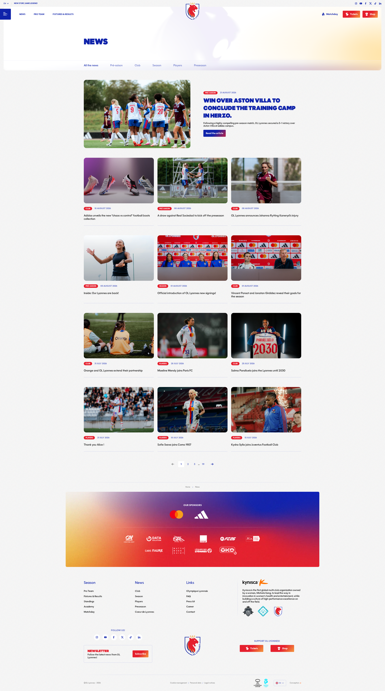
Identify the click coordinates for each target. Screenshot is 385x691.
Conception (294, 683)
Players (177, 65)
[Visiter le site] (257, 683)
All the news (91, 65)
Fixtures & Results (63, 14)
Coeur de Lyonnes (144, 611)
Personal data (195, 683)
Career (190, 606)
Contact (190, 611)
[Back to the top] (192, 645)
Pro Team (39, 14)
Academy (89, 606)
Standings (89, 601)
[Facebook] (114, 637)
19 (203, 464)
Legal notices (209, 683)
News (22, 14)
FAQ (188, 596)
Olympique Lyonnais (197, 591)
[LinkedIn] (139, 637)
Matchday (332, 14)
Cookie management (178, 683)
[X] (122, 637)
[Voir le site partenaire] (180, 515)
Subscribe (140, 654)
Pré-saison (116, 65)
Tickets (354, 14)
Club (137, 65)
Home (187, 487)
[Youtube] (105, 637)
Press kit (190, 601)
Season (156, 65)
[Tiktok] (131, 637)
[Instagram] (97, 637)
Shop (372, 14)
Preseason (200, 65)
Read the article (214, 133)
